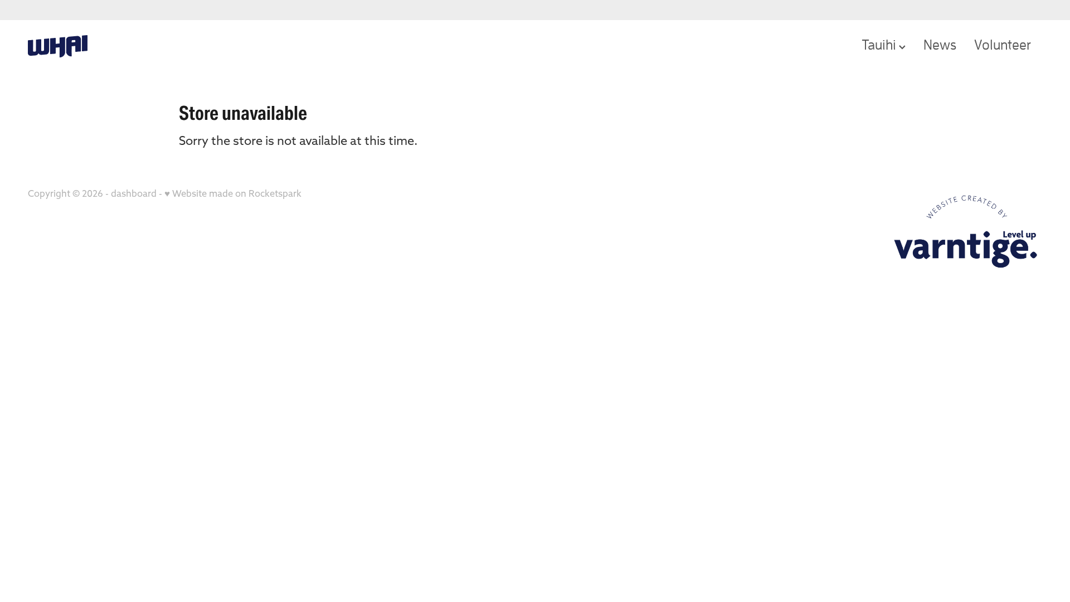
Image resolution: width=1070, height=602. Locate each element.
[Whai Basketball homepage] (129, 46)
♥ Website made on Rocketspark (232, 193)
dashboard (134, 193)
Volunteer (1002, 44)
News (939, 44)
